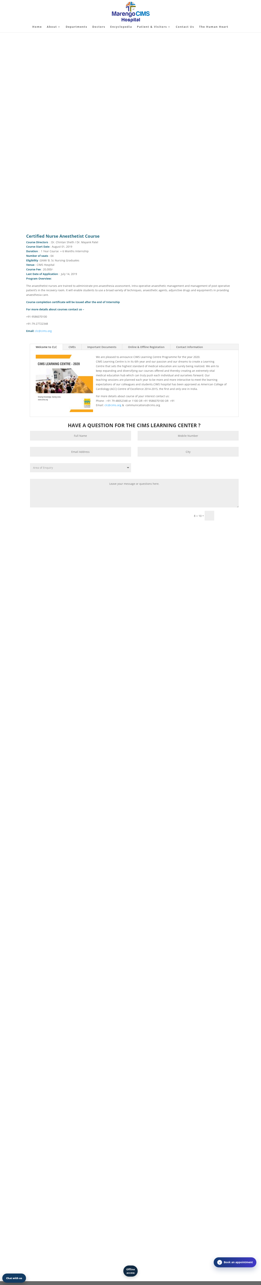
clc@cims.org (43, 331)
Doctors (98, 26)
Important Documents (101, 347)
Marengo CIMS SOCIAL (71, 203)
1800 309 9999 (66, 641)
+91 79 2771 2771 (43, 655)
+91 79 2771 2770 (49, 659)
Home (37, 26)
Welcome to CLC (46, 347)
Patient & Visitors (152, 26)
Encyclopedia (121, 26)
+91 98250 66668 (78, 664)
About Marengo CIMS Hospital (52, 529)
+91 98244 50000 (59, 669)
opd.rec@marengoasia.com (79, 673)
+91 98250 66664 (53, 664)
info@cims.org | (51, 673)
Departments (76, 26)
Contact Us (185, 26)
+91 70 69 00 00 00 (158, 178)
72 (60, 655)
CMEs (72, 347)
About (52, 26)
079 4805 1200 (51, 650)
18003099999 (149, 202)
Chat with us (14, 1278)
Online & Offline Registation (146, 347)
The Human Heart (213, 26)
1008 (67, 650)
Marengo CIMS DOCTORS (71, 173)
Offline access (130, 1271)
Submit (228, 515)
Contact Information (189, 347)
